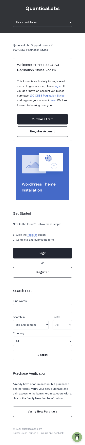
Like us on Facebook (52, 433)
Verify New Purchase (42, 411)
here (53, 100)
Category (18, 333)
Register (42, 272)
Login (42, 253)
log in (58, 86)
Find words (20, 300)
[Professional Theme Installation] (42, 173)
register (32, 234)
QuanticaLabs (43, 8)
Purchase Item (42, 119)
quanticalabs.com (32, 428)
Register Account (42, 131)
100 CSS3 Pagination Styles (30, 49)
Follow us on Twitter (24, 433)
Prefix (56, 317)
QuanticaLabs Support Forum (31, 45)
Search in (19, 317)
